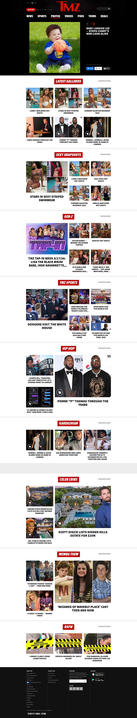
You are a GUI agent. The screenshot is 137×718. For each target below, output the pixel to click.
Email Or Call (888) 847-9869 (44, 9)
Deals (104, 16)
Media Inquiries (52, 682)
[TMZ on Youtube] (32, 3)
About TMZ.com (31, 673)
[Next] (94, 24)
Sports (42, 16)
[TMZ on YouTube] (77, 688)
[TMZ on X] (30, 3)
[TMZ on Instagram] (35, 3)
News (30, 16)
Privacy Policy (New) (32, 675)
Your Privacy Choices (35, 682)
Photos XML (30, 704)
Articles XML (30, 686)
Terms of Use (30, 678)
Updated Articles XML (32, 691)
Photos (55, 16)
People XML (30, 702)
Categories (29, 693)
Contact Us (51, 673)
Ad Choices (30, 680)
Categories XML (31, 695)
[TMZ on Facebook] (27, 3)
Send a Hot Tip (52, 675)
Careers (50, 678)
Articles (29, 684)
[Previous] (87, 24)
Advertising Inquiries (53, 680)
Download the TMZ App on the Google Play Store (98, 680)
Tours (92, 16)
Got (31, 10)
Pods (81, 16)
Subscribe (85, 681)
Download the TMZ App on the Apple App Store (98, 674)
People (28, 700)
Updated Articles (31, 689)
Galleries (29, 698)
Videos (69, 16)
